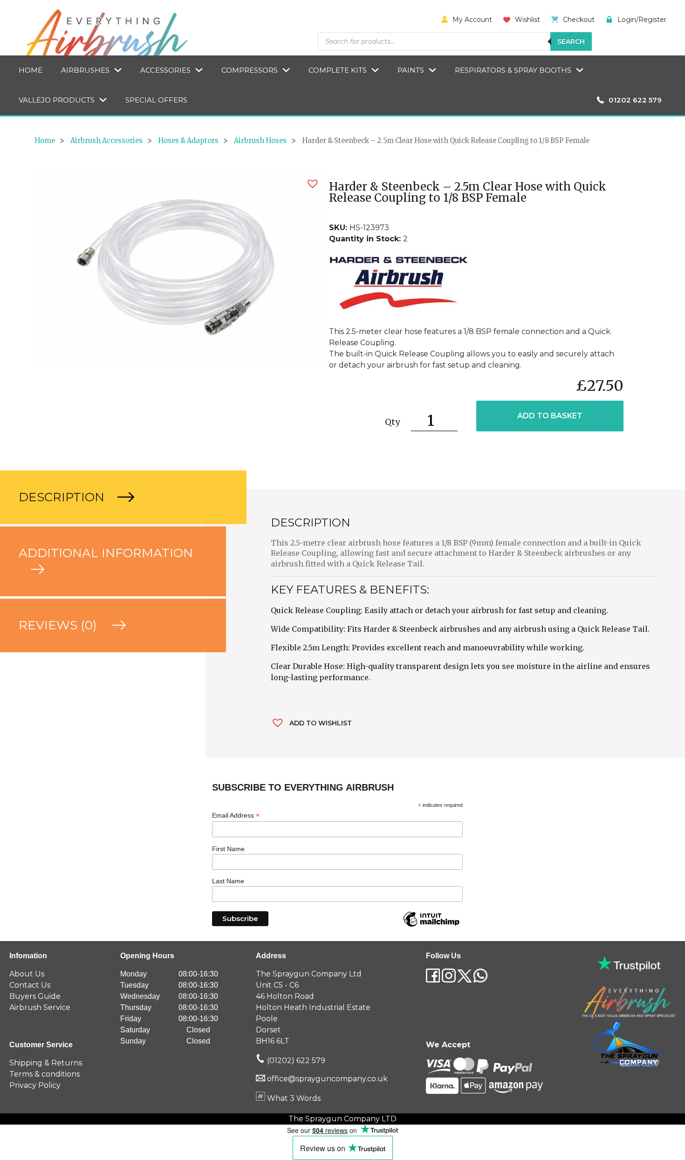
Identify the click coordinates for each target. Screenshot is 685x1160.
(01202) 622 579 (295, 1060)
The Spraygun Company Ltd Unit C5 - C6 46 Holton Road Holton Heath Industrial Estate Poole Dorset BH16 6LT (313, 1007)
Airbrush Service (39, 1007)
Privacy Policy (35, 1085)
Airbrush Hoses (260, 140)
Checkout (579, 19)
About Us (26, 973)
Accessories (165, 70)
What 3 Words (293, 1098)
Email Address (236, 815)
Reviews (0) (59, 625)
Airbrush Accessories (106, 140)
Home (30, 70)
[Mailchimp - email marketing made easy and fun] (431, 926)
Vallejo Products (57, 100)
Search (571, 41)
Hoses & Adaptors (188, 140)
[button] (313, 184)
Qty (392, 421)
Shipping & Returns (45, 1062)
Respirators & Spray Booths (513, 70)
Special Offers (156, 100)
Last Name (228, 881)
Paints (410, 70)
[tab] (103, 497)
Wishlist (527, 19)
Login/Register (641, 19)
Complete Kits (337, 70)
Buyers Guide (35, 996)
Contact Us (29, 985)
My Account (472, 19)
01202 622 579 (635, 100)
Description (63, 497)
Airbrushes (85, 70)
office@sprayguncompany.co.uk (327, 1078)
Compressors (249, 70)
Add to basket (549, 415)
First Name (228, 849)
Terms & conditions (44, 1074)
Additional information (106, 553)
